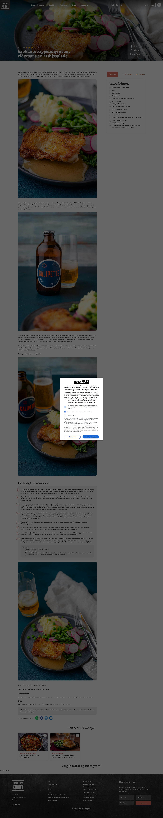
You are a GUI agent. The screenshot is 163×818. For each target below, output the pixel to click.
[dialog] (81, 409)
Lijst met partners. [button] (88, 423)
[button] (81, 415)
